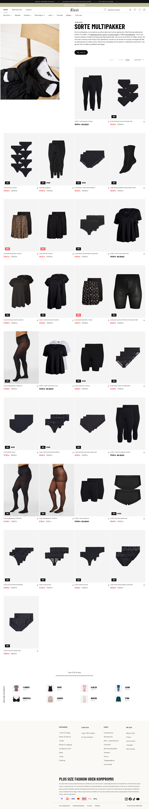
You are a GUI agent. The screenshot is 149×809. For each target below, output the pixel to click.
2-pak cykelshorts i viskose (82, 385)
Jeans (130, 688)
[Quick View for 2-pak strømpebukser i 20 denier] (73, 518)
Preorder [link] (60, 15)
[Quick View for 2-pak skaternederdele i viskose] (37, 254)
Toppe (61, 688)
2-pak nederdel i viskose (46, 253)
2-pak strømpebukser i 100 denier (13, 385)
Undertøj (27, 699)
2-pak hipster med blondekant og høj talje (86, 253)
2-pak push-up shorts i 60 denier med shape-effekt (124, 320)
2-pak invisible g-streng (81, 584)
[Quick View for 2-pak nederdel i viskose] (73, 254)
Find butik (107, 745)
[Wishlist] (106, 70)
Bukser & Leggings (65, 745)
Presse (128, 737)
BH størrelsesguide (110, 749)
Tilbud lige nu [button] (39, 15)
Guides (29, 10)
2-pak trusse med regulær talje (118, 518)
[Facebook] (130, 798)
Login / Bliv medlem (88, 733)
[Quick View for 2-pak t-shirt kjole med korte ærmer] (37, 320)
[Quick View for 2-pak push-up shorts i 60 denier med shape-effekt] (144, 320)
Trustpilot (129, 745)
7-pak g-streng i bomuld (10, 187)
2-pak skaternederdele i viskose (12, 253)
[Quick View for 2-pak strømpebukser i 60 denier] (37, 518)
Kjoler (96, 688)
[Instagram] (126, 798)
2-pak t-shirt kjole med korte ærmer (14, 320)
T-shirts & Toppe (64, 733)
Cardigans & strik (65, 749)
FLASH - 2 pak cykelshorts (82, 518)
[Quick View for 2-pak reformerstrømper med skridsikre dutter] (144, 188)
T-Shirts (27, 688)
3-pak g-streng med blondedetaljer (13, 584)
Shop (5, 10)
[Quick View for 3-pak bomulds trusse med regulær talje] (108, 452)
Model (127, 60)
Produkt (120, 60)
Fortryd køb (108, 764)
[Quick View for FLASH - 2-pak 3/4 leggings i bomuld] (144, 452)
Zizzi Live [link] (78, 15)
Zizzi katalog (130, 749)
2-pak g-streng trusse (45, 584)
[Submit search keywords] (105, 10)
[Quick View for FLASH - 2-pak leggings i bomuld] (108, 121)
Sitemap (97, 806)
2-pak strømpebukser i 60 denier (13, 518)
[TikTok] (134, 798)
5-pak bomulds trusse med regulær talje (121, 121)
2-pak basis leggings (45, 187)
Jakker (61, 699)
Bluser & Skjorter (65, 737)
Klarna (106, 756)
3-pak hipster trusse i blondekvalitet (120, 385)
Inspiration (17, 10)
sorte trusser (114, 34)
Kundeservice (108, 733)
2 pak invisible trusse (9, 452)
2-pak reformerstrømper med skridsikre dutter (123, 187)
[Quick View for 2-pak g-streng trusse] (73, 585)
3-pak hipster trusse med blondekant (85, 187)
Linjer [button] (50, 15)
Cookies (89, 806)
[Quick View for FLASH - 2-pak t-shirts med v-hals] (144, 254)
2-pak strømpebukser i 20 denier (48, 518)
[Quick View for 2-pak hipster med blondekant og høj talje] (108, 254)
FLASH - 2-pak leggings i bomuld (84, 121)
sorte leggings (130, 34)
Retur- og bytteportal (111, 741)
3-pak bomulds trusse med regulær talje (86, 452)
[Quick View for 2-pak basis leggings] (73, 188)
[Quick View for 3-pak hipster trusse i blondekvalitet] (144, 386)
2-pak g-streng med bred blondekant (49, 452)
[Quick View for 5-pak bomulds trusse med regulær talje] (144, 121)
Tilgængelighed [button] (109, 760)
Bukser (96, 699)
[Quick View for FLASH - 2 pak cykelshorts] (108, 518)
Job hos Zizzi (130, 741)
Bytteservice (108, 737)
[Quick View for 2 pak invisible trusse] (37, 452)
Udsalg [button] (68, 15)
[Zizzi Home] (74, 9)
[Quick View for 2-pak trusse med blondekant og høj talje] (144, 585)
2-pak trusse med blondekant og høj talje (121, 584)
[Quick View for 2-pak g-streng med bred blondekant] (73, 452)
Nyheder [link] (18, 15)
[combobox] (114, 10)
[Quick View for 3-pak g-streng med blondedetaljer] (37, 585)
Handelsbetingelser (78, 806)
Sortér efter (137, 60)
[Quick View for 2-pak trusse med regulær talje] (144, 518)
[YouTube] (137, 798)
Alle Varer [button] (6, 15)
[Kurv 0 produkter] (144, 9)
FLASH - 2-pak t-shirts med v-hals (119, 253)
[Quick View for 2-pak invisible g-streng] (108, 585)
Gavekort (107, 752)
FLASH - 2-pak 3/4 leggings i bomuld (120, 452)
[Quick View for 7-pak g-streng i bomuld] (37, 188)
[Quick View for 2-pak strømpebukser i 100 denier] (37, 386)
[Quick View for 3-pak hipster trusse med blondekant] (108, 188)
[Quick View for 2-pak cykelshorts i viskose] (108, 386)
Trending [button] (27, 15)
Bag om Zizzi (130, 733)
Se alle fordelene (87, 737)
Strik (130, 699)
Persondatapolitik (64, 806)
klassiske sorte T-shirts (98, 34)
